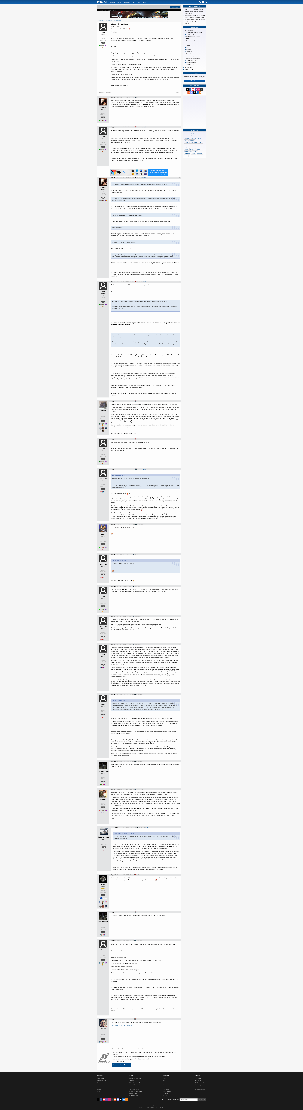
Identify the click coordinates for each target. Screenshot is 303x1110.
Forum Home (103, 10)
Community (126, 2)
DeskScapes (99, 1087)
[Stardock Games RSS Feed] (200, 92)
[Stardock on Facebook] (190, 89)
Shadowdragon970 (104, 837)
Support (145, 2)
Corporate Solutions (101, 1080)
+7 (103, 781)
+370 (103, 895)
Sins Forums (134, 29)
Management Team (167, 1082)
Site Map (162, 1107)
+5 (103, 664)
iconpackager (187, 147)
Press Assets (166, 1089)
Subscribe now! (194, 81)
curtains (193, 153)
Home (99, 20)
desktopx (186, 144)
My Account (198, 1080)
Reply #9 (113, 554)
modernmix (199, 153)
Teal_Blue (103, 799)
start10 (200, 142)
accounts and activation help (190, 142)
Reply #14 (113, 761)
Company (166, 1075)
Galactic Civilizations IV (134, 1082)
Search (109, 10)
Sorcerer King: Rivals (133, 1095)
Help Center (198, 1078)
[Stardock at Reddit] (188, 92)
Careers (164, 1085)
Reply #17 (113, 875)
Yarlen (103, 884)
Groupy (98, 1091)
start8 (185, 140)
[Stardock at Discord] (191, 92)
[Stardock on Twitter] (187, 89)
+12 (103, 42)
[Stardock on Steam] (201, 89)
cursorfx (186, 149)
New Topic (175, 7)
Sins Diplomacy (117, 20)
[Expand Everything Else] (183, 69)
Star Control (132, 1087)
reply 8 (124, 560)
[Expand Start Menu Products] (185, 60)
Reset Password (199, 1087)
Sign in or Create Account (121, 1065)
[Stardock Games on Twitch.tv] (195, 89)
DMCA (157, 1107)
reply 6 (123, 475)
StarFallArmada (103, 771)
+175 (103, 544)
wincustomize (193, 144)
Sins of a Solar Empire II (134, 1085)
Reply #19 (113, 940)
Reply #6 (113, 439)
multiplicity (193, 138)
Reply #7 (113, 469)
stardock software (199, 136)
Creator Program (167, 1091)
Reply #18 (113, 912)
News (133, 2)
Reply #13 (113, 694)
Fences (98, 1085)
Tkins (103, 33)
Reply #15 (113, 789)
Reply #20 (113, 1019)
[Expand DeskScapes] (185, 43)
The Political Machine (134, 1089)
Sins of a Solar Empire (107, 20)
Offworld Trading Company (135, 1091)
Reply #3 (113, 177)
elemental (195, 151)
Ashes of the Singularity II (135, 1078)
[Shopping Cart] (203, 2)
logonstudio (187, 153)
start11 (194, 147)
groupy (199, 138)
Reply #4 (113, 281)
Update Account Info (200, 1089)
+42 (103, 807)
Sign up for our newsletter (170, 1099)
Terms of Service (150, 1107)
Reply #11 (113, 616)
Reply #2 (113, 127)
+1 (103, 489)
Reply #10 (113, 586)
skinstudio (200, 147)
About (164, 1078)
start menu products (188, 136)
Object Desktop (100, 1078)
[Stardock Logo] (102, 2)
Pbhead (103, 411)
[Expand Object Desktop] (185, 34)
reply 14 (131, 833)
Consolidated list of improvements (121, 1025)
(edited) (144, 127)
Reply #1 (113, 97)
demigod (192, 149)
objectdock (186, 138)
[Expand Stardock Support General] (185, 36)
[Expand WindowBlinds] (185, 64)
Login (114, 10)
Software (112, 2)
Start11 (98, 1082)
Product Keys (198, 1085)
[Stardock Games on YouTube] (193, 89)
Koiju (103, 704)
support (186, 155)
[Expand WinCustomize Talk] (185, 62)
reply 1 (125, 700)
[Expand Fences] (185, 45)
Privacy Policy (142, 1107)
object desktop (187, 151)
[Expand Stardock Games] (183, 67)
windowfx (198, 149)
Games (119, 2)
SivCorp (103, 1029)
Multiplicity (99, 1089)
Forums (165, 1095)
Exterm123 (103, 479)
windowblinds (192, 133)
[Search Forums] (206, 2)
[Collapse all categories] (205, 30)
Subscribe (202, 1099)
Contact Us (165, 1093)
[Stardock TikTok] (194, 92)
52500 (103, 654)
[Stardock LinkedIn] (197, 92)
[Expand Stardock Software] (183, 30)
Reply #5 (113, 401)
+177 (103, 117)
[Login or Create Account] (200, 2)
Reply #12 (113, 644)
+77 (103, 421)
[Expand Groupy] (185, 47)
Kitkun (103, 534)
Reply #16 (115, 827)
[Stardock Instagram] (198, 89)
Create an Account (199, 1082)
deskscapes (191, 140)
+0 (103, 714)
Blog (139, 2)
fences (185, 133)
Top (179, 97)
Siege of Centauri (133, 1093)
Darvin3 (103, 107)
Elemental (131, 1080)
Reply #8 (113, 524)
